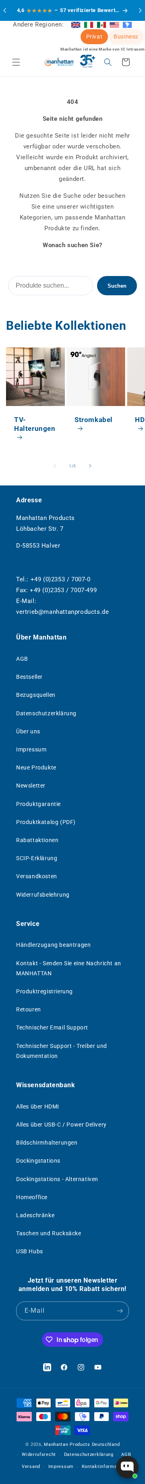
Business (126, 36)
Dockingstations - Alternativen (57, 1179)
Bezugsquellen (36, 695)
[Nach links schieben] (55, 466)
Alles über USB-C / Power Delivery (61, 1124)
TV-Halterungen (35, 424)
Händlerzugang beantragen (53, 945)
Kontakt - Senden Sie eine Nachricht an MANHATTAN (68, 968)
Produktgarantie (38, 804)
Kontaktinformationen (106, 1466)
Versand (31, 1466)
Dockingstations (38, 1160)
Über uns (28, 731)
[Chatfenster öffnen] (127, 1467)
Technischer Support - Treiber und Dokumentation (61, 1051)
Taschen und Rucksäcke (48, 1233)
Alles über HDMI (37, 1106)
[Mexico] (101, 24)
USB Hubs (29, 1251)
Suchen (117, 286)
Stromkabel (94, 420)
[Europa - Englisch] (76, 24)
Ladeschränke (35, 1215)
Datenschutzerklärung (46, 713)
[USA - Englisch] (114, 24)
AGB (22, 659)
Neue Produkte (36, 767)
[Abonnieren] (119, 1310)
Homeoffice (32, 1197)
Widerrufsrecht (39, 1454)
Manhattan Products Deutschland (82, 1444)
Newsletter (31, 785)
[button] (16, 62)
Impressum (31, 749)
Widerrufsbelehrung (43, 894)
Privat (94, 36)
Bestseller (29, 677)
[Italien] (88, 24)
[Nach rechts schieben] (90, 466)
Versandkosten (36, 876)
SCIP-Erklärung (36, 858)
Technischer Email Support (52, 1027)
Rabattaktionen (37, 840)
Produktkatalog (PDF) (46, 822)
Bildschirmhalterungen (47, 1142)
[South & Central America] (127, 24)
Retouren (28, 1009)
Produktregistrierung (44, 991)
